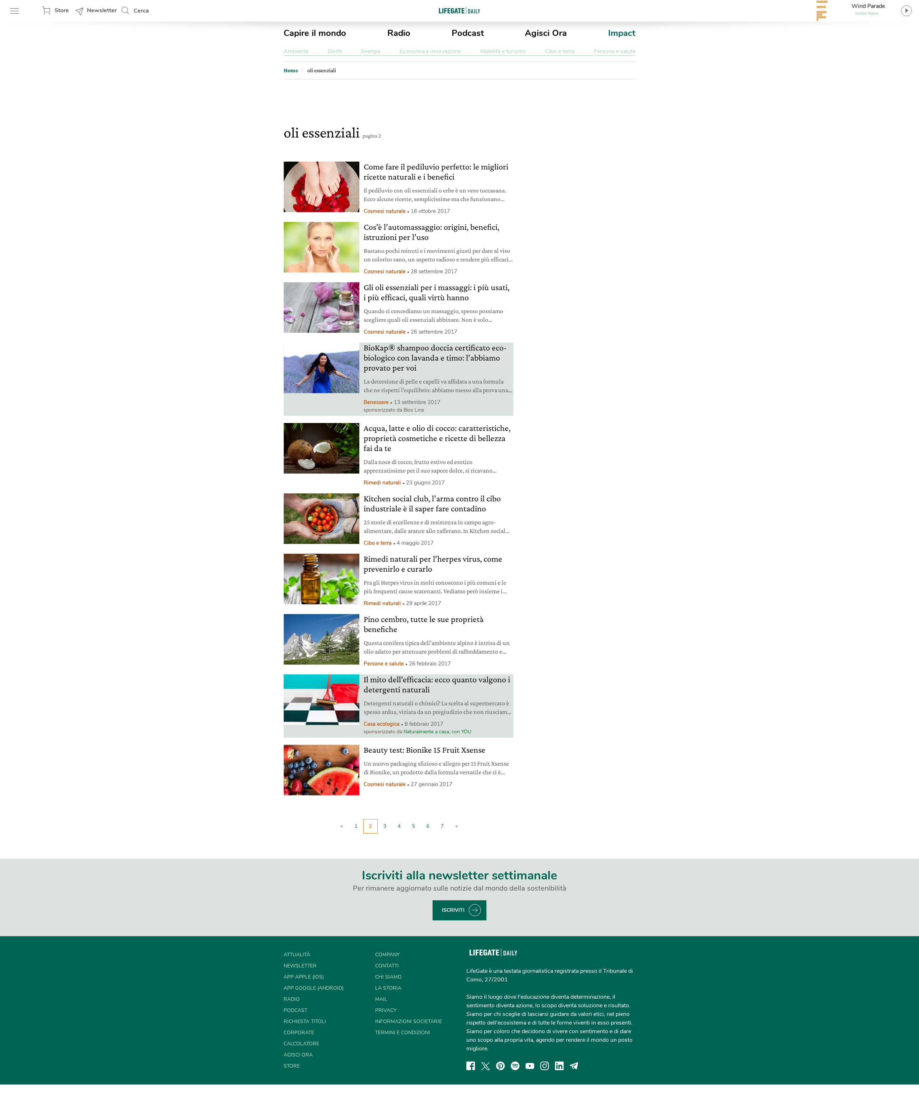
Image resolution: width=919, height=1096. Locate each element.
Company (387, 954)
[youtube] (530, 1066)
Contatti (387, 965)
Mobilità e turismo (503, 51)
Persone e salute (614, 51)
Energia (370, 51)
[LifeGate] (459, 10)
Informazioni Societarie (408, 1021)
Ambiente (296, 51)
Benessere (376, 402)
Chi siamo (388, 977)
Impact (621, 33)
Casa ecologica (382, 724)
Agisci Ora (546, 33)
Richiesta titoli (305, 1021)
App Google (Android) (314, 988)
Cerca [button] (141, 11)
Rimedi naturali (382, 482)
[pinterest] (500, 1066)
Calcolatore (301, 1043)
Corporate (299, 1032)
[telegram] (574, 1066)
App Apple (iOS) (304, 977)
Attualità (297, 954)
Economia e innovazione (430, 51)
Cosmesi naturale (385, 211)
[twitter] (485, 1066)
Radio (398, 33)
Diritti (335, 51)
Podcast (468, 33)
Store (62, 10)
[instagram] (544, 1066)
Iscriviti (453, 910)
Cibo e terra (559, 51)
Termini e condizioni (402, 1032)
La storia (388, 988)
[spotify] (515, 1066)
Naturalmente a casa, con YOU (437, 731)
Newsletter (102, 10)
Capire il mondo (315, 33)
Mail (381, 999)
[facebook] (470, 1066)
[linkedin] (559, 1066)
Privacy (385, 1010)
